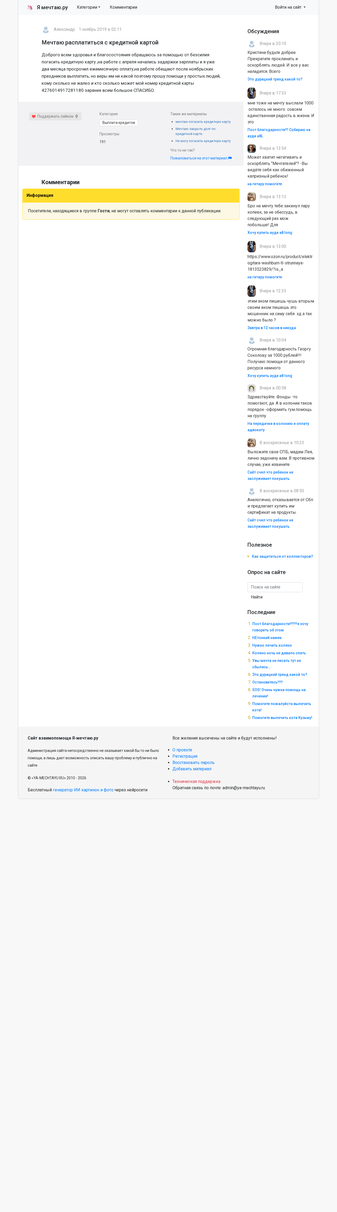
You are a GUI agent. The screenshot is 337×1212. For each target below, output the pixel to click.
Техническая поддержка (196, 781)
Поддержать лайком (54, 116)
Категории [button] (87, 7)
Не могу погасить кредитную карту (203, 141)
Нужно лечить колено (272, 645)
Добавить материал (191, 768)
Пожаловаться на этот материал (199, 158)
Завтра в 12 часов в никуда (271, 328)
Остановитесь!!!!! (267, 682)
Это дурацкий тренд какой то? (275, 79)
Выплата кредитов (118, 122)
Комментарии (123, 7)
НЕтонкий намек (267, 638)
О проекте (182, 749)
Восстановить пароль (193, 762)
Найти (256, 597)
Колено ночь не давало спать (279, 653)
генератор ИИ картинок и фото (83, 789)
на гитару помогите (264, 184)
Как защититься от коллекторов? (282, 556)
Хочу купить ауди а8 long (269, 232)
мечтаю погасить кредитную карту (203, 122)
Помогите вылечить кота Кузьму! (282, 718)
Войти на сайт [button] (289, 7)
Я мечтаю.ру (47, 7)
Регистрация (184, 756)
